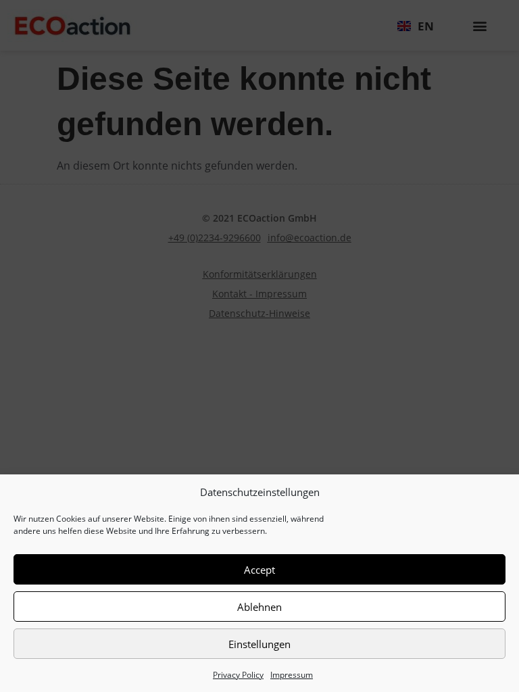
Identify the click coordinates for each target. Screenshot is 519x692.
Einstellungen (259, 644)
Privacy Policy (238, 675)
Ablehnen (259, 607)
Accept (259, 569)
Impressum (291, 675)
